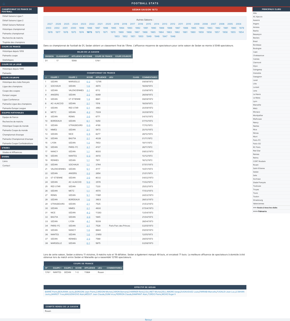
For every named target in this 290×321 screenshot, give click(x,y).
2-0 (88, 116)
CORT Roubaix (259, 161)
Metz (255, 108)
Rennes (256, 154)
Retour (148, 319)
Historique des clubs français (16, 82)
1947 (164, 36)
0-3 (88, 156)
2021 (100, 24)
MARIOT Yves (57, 294)
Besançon (257, 34)
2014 (156, 24)
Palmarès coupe (10, 55)
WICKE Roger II (169, 294)
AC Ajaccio (257, 16)
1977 (58, 32)
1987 (177, 28)
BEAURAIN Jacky (66, 291)
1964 (161, 32)
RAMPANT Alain (139, 294)
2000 (73, 28)
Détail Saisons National (13, 25)
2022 (91, 24)
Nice (255, 129)
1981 (225, 28)
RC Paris (256, 147)
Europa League (10, 95)
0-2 (88, 81)
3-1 (88, 90)
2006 (221, 24)
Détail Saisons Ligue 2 (13, 20)
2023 (83, 24)
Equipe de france (10, 117)
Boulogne (257, 48)
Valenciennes (258, 203)
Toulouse (257, 186)
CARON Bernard (120, 291)
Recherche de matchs (13, 38)
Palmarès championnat (13, 33)
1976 (65, 32)
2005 (230, 24)
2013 (164, 24)
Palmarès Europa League (14, 108)
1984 (201, 28)
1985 (193, 28)
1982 (217, 28)
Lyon (255, 101)
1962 (177, 32)
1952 (125, 36)
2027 (50, 24)
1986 (185, 28)
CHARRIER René (136, 291)
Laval (255, 80)
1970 (113, 32)
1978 (50, 32)
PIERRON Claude (124, 294)
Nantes (256, 126)
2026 (58, 24)
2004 (238, 24)
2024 (75, 24)
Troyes (256, 189)
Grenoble (257, 73)
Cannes (256, 59)
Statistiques (8, 60)
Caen (255, 52)
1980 (233, 28)
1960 (193, 32)
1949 (148, 36)
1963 (169, 32)
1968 (129, 32)
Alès (255, 13)
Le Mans (256, 98)
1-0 (88, 86)
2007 (213, 24)
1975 (73, 32)
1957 (217, 32)
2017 (132, 24)
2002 (57, 28)
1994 (121, 28)
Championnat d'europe (13, 134)
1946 (172, 36)
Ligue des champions (12, 86)
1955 (233, 32)
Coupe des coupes (11, 91)
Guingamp (257, 69)
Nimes (256, 133)
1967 (137, 32)
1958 (209, 32)
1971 (105, 32)
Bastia (255, 31)
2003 (48, 28)
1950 (140, 36)
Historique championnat (14, 29)
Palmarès (7, 73)
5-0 (88, 182)
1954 (241, 32)
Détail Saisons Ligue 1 (13, 16)
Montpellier (258, 115)
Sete (255, 175)
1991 (145, 28)
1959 (201, 32)
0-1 (88, 107)
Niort (255, 136)
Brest (255, 41)
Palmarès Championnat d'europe (18, 139)
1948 (156, 36)
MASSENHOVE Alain (74, 294)
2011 (180, 24)
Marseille (257, 105)
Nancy (255, 122)
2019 (116, 24)
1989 (161, 28)
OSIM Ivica (110, 294)
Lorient (256, 87)
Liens (5, 161)
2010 (188, 24)
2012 (172, 24)
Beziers (256, 38)
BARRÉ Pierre (51, 291)
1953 (116, 36)
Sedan (255, 172)
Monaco (256, 112)
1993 (129, 28)
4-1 (88, 221)
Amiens (256, 27)
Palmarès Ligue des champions (17, 104)
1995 (113, 28)
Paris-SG (257, 143)
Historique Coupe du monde (16, 126)
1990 (153, 28)
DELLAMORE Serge (170, 291)
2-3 (88, 239)
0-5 (88, 134)
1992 (137, 28)
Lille (255, 83)
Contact (6, 165)
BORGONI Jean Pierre (85, 291)
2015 (148, 24)
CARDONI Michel (104, 291)
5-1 (88, 169)
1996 (105, 28)
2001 (65, 28)
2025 (66, 24)
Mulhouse (257, 119)
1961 (185, 32)
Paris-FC (257, 140)
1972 (97, 32)
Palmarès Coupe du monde (15, 130)
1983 (209, 28)
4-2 (88, 112)
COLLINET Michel (152, 291)
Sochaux (257, 179)
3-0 (88, 217)
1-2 (88, 142)
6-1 (88, 121)
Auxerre (256, 20)
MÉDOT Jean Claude (95, 294)
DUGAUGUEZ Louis (189, 291)
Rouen (255, 165)
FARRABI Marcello (207, 291)
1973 (89, 32)
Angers (256, 24)
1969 (121, 32)
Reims (255, 158)
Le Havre (257, 94)
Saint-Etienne (259, 168)
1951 (133, 36)
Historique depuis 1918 (13, 51)
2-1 (88, 103)
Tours (255, 193)
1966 (145, 32)
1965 (153, 32)
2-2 (88, 94)
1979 (241, 28)
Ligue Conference (11, 99)
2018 (124, 24)
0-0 (88, 125)
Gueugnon (257, 76)
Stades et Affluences (12, 152)
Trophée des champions (14, 42)
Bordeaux (257, 45)
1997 (97, 28)
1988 (169, 28)
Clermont (257, 62)
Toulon (256, 196)
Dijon (255, 66)
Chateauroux (258, 55)
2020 (108, 24)
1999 (81, 28)
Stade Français (259, 182)
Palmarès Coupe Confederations (18, 143)
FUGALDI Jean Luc (226, 291)
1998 (89, 28)
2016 (140, 24)
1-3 (88, 99)
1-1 (88, 151)
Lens (255, 91)
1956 (225, 32)
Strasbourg (258, 200)
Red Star (256, 150)
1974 (81, 32)
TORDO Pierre (154, 294)
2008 (205, 24)
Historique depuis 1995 (13, 69)
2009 (196, 24)
